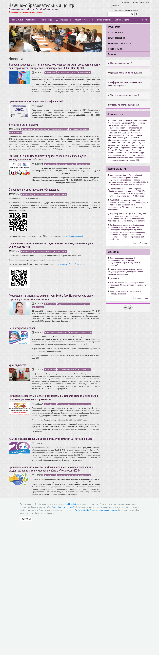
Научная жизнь (138, 123)
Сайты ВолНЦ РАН (122, 20)
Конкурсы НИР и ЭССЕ (67, 164)
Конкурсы (132, 143)
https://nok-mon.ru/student (72, 236)
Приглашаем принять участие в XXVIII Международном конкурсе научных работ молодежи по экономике (125, 271)
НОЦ (138, 160)
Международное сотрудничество (121, 155)
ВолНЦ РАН (16, 20)
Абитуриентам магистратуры (81, 332)
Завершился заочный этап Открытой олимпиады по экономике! (124, 292)
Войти (144, 20)
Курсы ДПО (112, 150)
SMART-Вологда (126, 157)
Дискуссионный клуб (129, 125)
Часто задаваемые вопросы (123, 95)
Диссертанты (64, 304)
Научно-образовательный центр (41, 5)
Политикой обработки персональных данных (96, 510)
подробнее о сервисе (63, 507)
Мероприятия (41, 129)
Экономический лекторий (24, 124)
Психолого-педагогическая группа (132, 120)
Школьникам (51, 164)
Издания (112, 54)
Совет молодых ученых (68, 73)
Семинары (126, 123)
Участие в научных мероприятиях (131, 145)
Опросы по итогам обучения (123, 105)
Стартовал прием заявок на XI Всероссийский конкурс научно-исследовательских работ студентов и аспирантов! (124, 261)
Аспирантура (31, 20)
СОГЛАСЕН (26, 519)
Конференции (84, 164)
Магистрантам (85, 73)
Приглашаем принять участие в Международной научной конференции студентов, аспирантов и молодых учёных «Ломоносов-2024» (51, 468)
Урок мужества (17, 365)
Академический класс (84, 20)
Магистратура (47, 20)
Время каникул (114, 123)
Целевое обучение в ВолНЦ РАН (125, 72)
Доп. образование (63, 20)
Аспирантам (51, 73)
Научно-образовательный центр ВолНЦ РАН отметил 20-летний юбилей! (51, 438)
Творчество (136, 150)
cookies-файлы (72, 504)
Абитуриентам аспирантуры (57, 332)
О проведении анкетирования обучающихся (34, 189)
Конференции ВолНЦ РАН (118, 135)
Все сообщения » (140, 243)
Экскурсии (112, 120)
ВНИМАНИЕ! (115, 278)
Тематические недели (117, 128)
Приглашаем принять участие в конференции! (36, 101)
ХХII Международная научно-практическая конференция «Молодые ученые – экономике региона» (127, 284)
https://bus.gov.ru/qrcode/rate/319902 (70, 264)
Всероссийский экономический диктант (127, 158)
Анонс (132, 160)
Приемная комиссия (119, 63)
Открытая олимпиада (117, 138)
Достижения (39, 307)
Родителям (112, 147)
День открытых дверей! (22, 328)
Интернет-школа (104, 20)
